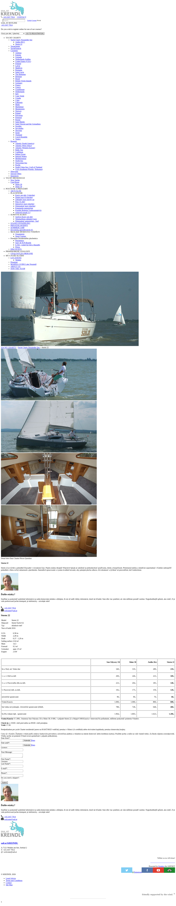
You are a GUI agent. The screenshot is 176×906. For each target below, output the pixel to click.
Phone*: (4, 773)
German (34, 20)
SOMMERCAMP (17, 228)
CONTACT (21, 17)
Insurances (15, 176)
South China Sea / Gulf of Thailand (28, 167)
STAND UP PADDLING (20, 223)
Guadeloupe (20, 89)
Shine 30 (18, 184)
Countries (14, 51)
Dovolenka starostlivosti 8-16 (22, 230)
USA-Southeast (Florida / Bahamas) (29, 169)
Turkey (18, 139)
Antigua (18, 53)
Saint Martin (20, 122)
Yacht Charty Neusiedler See (21, 40)
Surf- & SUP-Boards (23, 243)
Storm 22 (18, 44)
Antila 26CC (20, 42)
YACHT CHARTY (8, 347)
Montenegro (20, 109)
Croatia (18, 98)
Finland (18, 64)
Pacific (17, 165)
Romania (18, 70)
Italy (17, 94)
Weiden (18, 260)
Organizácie (19, 234)
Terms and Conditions (14, 881)
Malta (17, 105)
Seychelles (19, 128)
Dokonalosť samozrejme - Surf (27, 221)
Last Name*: (6, 764)
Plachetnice (19, 241)
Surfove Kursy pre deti (24, 217)
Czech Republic (21, 137)
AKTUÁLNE (16, 191)
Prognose (14, 262)
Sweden (18, 126)
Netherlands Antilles (23, 59)
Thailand (18, 135)
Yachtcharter (15, 46)
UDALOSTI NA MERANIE (22, 253)
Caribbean (19, 152)
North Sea (19, 161)
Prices (17, 247)
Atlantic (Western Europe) (25, 148)
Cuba (17, 100)
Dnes (33, 740)
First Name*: (6, 759)
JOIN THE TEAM (18, 269)
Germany (18, 83)
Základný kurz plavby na (24, 200)
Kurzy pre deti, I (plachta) (25, 195)
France (17, 85)
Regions (14, 141)
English (29, 20)
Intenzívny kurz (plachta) (24, 204)
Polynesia (19, 115)
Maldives (18, 68)
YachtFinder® (16, 48)
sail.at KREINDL (9, 843)
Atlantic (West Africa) (23, 146)
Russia (17, 120)
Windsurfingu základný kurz (26, 219)
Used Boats (15, 182)
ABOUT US (15, 266)
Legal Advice (11, 878)
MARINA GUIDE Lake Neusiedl (23, 264)
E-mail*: (4, 768)
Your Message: (6, 752)
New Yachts (15, 180)
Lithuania (19, 102)
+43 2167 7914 (9, 17)
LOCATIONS (16, 258)
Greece (18, 87)
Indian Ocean (20, 154)
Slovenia (18, 130)
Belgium (18, 77)
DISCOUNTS (16, 249)
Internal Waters (21, 156)
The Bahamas (20, 74)
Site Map (9, 885)
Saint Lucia (19, 72)
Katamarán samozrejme (24, 208)
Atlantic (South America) (24, 143)
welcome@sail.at (10, 611)
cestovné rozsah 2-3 (22, 212)
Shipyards (14, 171)
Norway (18, 111)
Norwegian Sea (21, 163)
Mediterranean (20, 159)
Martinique (19, 107)
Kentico (161, 866)
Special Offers (16, 174)
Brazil (17, 79)
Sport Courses (20, 236)
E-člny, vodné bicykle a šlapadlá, (27, 245)
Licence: (4, 747)
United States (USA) (23, 61)
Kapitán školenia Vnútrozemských (28, 210)
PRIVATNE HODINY (19, 225)
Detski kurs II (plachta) (24, 197)
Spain (17, 133)
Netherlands (19, 92)
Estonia (18, 55)
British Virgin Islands (23, 81)
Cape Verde (19, 96)
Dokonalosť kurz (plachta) (25, 206)
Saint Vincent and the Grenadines (28, 124)
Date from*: (5, 738)
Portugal (18, 118)
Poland (18, 113)
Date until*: (5, 743)
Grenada (18, 57)
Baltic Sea (19, 150)
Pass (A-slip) (20, 202)
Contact (9, 883)
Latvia (17, 66)
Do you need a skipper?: (10, 778)
